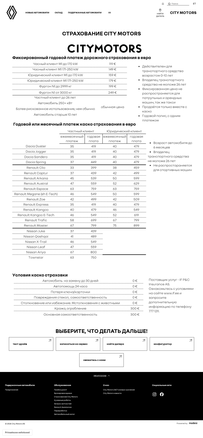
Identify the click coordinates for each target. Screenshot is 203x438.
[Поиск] (169, 3)
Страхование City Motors (66, 397)
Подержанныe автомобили (85, 12)
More (109, 12)
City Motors (183, 12)
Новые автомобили (37, 12)
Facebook (161, 394)
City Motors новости (112, 393)
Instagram (154, 394)
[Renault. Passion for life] (12, 12)
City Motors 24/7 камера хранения (119, 390)
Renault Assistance (63, 407)
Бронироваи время (63, 393)
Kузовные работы (62, 400)
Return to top (100, 375)
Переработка (60, 411)
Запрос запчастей (62, 404)
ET (194, 3)
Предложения (11, 390)
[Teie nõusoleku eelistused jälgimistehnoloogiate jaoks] (17, 432)
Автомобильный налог (64, 414)
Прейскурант (60, 390)
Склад (58, 12)
